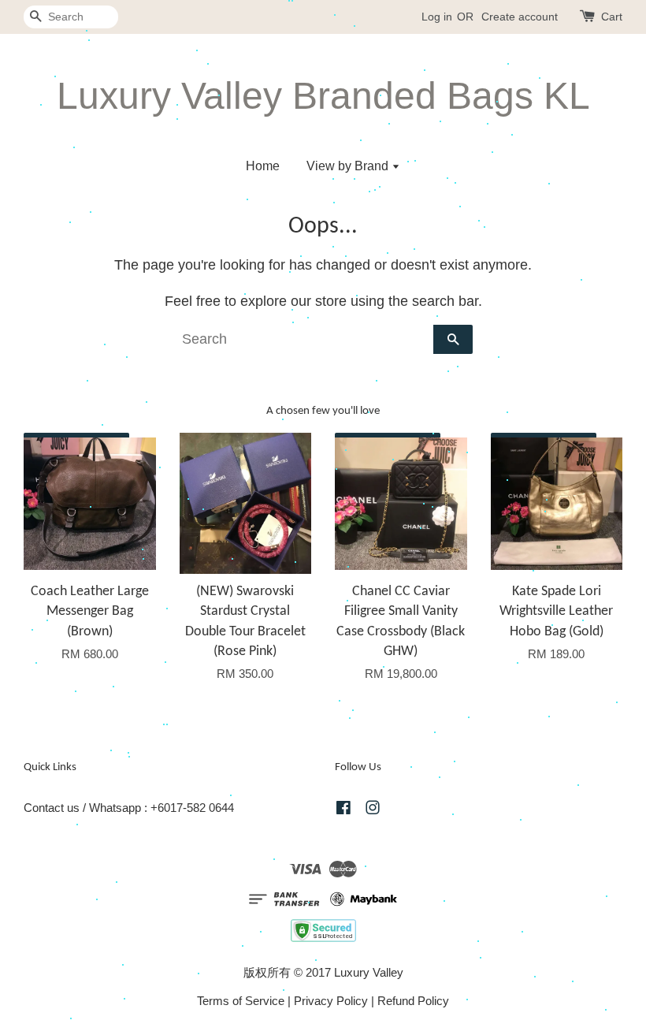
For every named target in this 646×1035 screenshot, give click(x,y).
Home (263, 166)
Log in (436, 16)
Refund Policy (413, 1000)
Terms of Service (240, 1000)
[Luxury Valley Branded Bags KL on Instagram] (372, 810)
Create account (519, 16)
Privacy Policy (331, 1000)
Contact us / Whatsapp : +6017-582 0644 (129, 807)
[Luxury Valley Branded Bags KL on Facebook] (343, 810)
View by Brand (349, 166)
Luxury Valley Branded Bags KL (323, 96)
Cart (611, 16)
